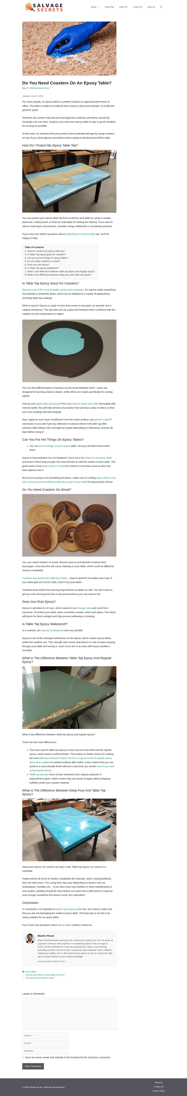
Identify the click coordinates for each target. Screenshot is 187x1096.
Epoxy (94, 7)
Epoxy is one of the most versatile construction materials (53, 289)
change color (84, 608)
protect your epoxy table (69, 909)
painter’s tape (102, 419)
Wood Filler (109, 7)
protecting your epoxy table (80, 234)
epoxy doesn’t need (53, 466)
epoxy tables (65, 925)
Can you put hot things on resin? (40, 978)
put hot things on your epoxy (54, 446)
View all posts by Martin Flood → (52, 961)
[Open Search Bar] (161, 7)
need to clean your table (85, 403)
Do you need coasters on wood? (43, 261)
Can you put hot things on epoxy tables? (47, 258)
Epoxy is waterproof (53, 630)
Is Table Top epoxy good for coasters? (46, 254)
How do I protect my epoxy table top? (46, 251)
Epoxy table (31, 971)
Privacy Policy (159, 1091)
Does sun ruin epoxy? (38, 264)
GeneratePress (58, 1087)
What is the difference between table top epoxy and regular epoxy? (61, 271)
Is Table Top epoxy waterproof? (43, 268)
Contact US (137, 7)
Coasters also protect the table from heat (44, 578)
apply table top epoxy (47, 403)
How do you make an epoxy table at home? (45, 975)
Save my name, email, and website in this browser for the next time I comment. (68, 1057)
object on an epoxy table (98, 457)
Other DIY (123, 7)
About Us (151, 7)
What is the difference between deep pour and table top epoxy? (59, 275)
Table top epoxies (39, 774)
